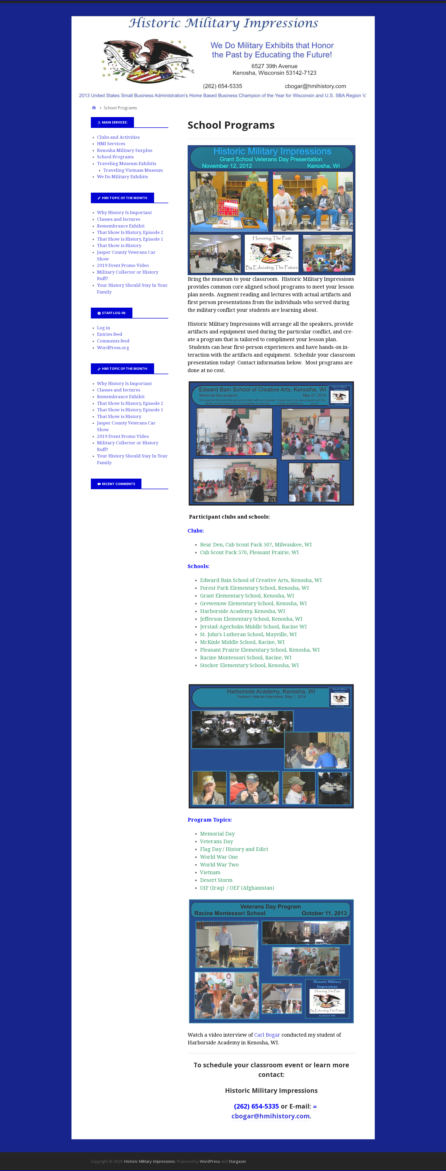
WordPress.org (113, 347)
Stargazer (237, 1161)
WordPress (210, 1161)
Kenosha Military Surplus (124, 150)
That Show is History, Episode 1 (130, 239)
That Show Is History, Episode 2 (130, 232)
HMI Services (111, 143)
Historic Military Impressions (149, 1161)
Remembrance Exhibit (121, 225)
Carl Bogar (267, 1035)
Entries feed (109, 334)
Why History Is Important (124, 212)
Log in (103, 327)
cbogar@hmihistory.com (271, 1115)
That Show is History (119, 245)
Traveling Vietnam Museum (133, 170)
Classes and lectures (118, 219)
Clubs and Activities (118, 137)
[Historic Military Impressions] (223, 57)
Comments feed (113, 340)
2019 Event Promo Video (123, 265)
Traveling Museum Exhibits (126, 163)
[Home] (94, 108)
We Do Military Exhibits (122, 176)
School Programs (115, 156)
